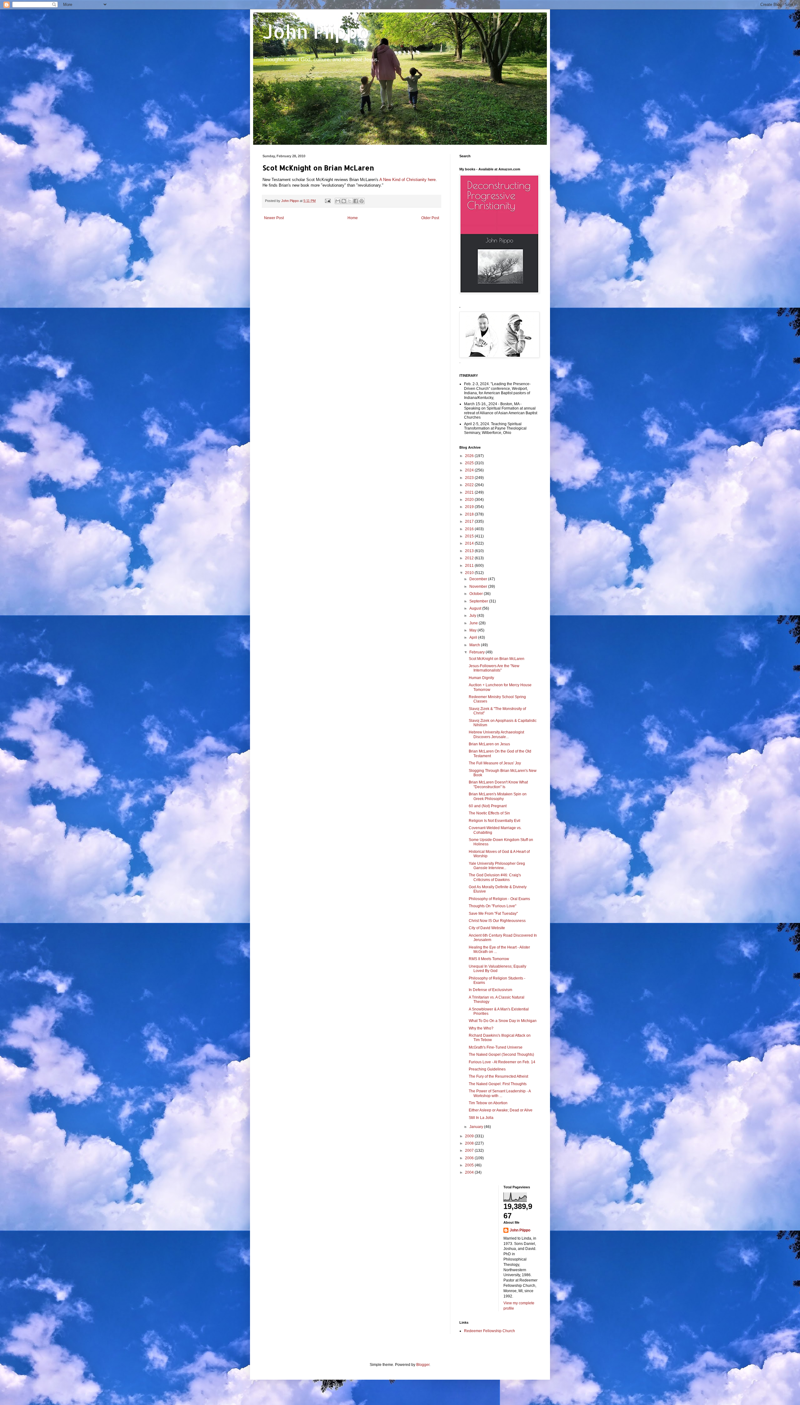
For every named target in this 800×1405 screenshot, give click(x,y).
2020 (470, 499)
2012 (470, 558)
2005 (470, 1165)
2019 (470, 507)
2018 (470, 514)
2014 (470, 543)
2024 (470, 470)
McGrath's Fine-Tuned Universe (495, 1047)
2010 (470, 573)
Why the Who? (481, 1028)
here (432, 179)
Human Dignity (481, 678)
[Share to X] (350, 201)
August (475, 608)
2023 (470, 478)
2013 (470, 551)
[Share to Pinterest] (361, 201)
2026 (470, 456)
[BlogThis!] (344, 201)
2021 (470, 492)
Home (353, 218)
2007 (470, 1150)
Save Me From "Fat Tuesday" (493, 913)
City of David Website (487, 928)
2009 (470, 1136)
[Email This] (338, 201)
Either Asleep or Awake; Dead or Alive (500, 1110)
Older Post (430, 218)
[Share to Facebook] (355, 201)
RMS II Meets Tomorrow (489, 959)
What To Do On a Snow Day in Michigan (503, 1021)
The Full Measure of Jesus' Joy (495, 763)
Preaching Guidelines (487, 1069)
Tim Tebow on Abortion (488, 1103)
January (476, 1127)
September (479, 601)
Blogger (422, 1364)
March (475, 645)
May (473, 630)
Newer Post (274, 218)
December (478, 579)
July (473, 615)
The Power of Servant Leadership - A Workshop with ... (500, 1093)
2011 (470, 565)
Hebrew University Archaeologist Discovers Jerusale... (496, 734)
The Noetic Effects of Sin (489, 813)
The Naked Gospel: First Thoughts (498, 1084)
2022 (470, 485)
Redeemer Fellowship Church (489, 1331)
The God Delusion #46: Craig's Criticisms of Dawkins (495, 877)
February (477, 652)
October (476, 594)
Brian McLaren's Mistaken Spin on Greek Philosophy (498, 796)
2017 (470, 521)
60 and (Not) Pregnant (488, 806)
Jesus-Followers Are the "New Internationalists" (494, 668)
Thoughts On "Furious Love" (492, 906)
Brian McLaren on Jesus (489, 744)
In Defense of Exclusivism (490, 990)
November (478, 586)
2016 (470, 529)
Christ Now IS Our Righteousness (497, 921)
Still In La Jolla (481, 1117)
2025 (470, 463)
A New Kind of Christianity (403, 179)
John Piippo (316, 31)
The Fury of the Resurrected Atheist (498, 1076)
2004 (470, 1172)
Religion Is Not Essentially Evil (494, 820)
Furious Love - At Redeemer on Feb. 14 (502, 1062)
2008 (470, 1143)
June (474, 623)
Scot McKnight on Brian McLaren (496, 659)
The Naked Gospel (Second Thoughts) (501, 1054)
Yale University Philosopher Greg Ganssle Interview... (497, 865)
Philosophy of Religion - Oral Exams (499, 899)
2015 (470, 536)
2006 (470, 1158)
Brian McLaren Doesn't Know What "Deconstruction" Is (498, 784)
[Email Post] (327, 201)
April (473, 637)
